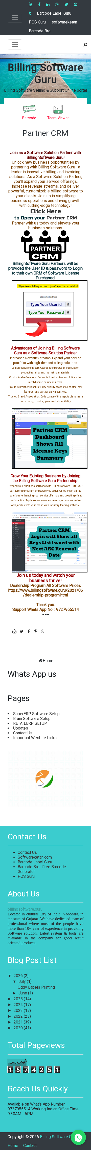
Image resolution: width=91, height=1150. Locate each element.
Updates (20, 728)
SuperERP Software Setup (36, 713)
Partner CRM (45, 133)
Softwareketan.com (35, 857)
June (23, 993)
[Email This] (14, 631)
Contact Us (22, 733)
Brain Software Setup (32, 718)
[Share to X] (22, 631)
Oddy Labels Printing (36, 987)
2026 (19, 975)
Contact (30, 1145)
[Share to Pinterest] (36, 631)
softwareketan (64, 22)
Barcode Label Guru (54, 13)
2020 (19, 1028)
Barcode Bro (40, 31)
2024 (19, 1004)
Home (48, 660)
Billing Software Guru (45, 74)
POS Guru (37, 22)
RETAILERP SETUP (30, 723)
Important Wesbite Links (35, 737)
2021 (19, 1022)
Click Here (45, 211)
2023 (19, 1010)
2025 (19, 998)
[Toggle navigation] (15, 18)
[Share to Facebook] (29, 631)
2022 (19, 1016)
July (22, 981)
